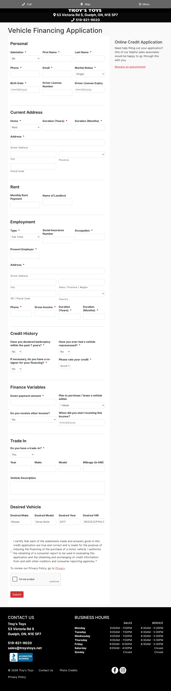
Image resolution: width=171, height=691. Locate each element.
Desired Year (67, 515)
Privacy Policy (17, 677)
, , (24, 631)
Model (63, 462)
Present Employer (23, 249)
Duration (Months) (88, 121)
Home (15, 121)
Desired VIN (91, 515)
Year (13, 462)
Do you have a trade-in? (27, 448)
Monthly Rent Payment (19, 197)
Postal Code (17, 171)
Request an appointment (130, 66)
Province (64, 160)
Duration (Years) (55, 121)
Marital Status (85, 67)
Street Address (19, 147)
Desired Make (19, 515)
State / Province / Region (73, 287)
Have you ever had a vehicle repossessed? (77, 343)
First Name (51, 52)
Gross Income (45, 307)
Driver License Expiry (89, 83)
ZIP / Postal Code (20, 298)
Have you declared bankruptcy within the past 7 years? (30, 343)
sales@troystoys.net (25, 648)
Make (38, 462)
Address (17, 136)
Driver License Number (52, 84)
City (13, 159)
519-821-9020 (87, 20)
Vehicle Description (23, 478)
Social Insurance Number (53, 231)
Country (63, 299)
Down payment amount (27, 395)
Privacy (60, 568)
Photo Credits (68, 670)
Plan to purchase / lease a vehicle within (80, 397)
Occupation (84, 230)
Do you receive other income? (30, 413)
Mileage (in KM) (93, 462)
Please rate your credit (75, 359)
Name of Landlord (54, 195)
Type (15, 230)
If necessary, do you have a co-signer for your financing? (30, 360)
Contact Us (46, 670)
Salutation (18, 52)
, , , (87, 15)
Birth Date (18, 83)
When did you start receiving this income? (80, 414)
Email (47, 67)
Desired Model (44, 515)
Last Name (83, 52)
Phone (16, 67)
